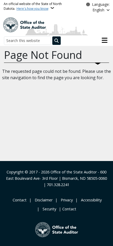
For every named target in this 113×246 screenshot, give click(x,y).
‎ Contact (19, 199)
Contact (69, 208)
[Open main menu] (104, 40)
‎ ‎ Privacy (66, 199)
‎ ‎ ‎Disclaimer (43, 199)
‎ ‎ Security (48, 208)
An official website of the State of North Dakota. (33, 6)
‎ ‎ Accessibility (90, 199)
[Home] (24, 24)
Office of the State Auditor (73, 171)
